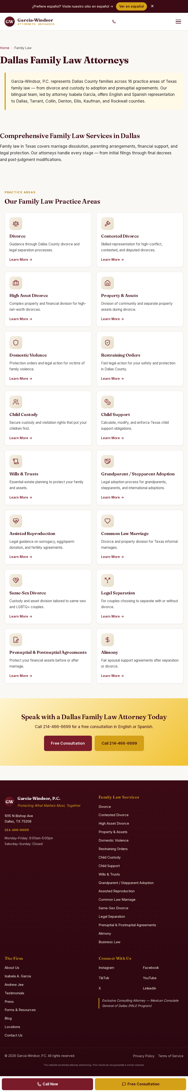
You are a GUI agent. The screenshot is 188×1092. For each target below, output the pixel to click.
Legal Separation (112, 916)
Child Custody (110, 857)
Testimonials (14, 993)
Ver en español (131, 6)
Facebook (151, 967)
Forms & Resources (20, 1010)
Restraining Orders (113, 849)
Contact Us (13, 1035)
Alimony (105, 933)
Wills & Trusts (109, 874)
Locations (12, 1027)
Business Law (109, 942)
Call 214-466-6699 (119, 743)
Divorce (105, 806)
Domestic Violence (114, 840)
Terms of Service (170, 1056)
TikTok (104, 978)
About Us (12, 967)
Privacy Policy (144, 1056)
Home (4, 48)
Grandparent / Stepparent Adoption (126, 883)
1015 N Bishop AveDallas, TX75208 (19, 819)
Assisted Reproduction (117, 891)
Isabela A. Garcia (18, 976)
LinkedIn (149, 988)
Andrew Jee (14, 984)
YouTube (150, 978)
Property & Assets (113, 832)
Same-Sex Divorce (113, 908)
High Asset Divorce (114, 823)
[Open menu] (178, 22)
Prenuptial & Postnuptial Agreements (127, 925)
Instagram (106, 967)
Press (9, 1001)
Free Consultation (68, 743)
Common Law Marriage (117, 899)
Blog (8, 1018)
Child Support (109, 866)
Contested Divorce (114, 815)
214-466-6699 (17, 830)
